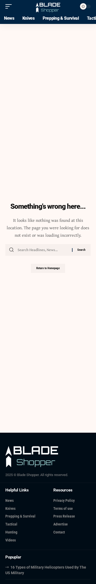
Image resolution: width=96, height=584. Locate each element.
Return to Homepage (48, 268)
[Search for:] (43, 250)
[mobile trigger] (9, 6)
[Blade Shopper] (48, 6)
